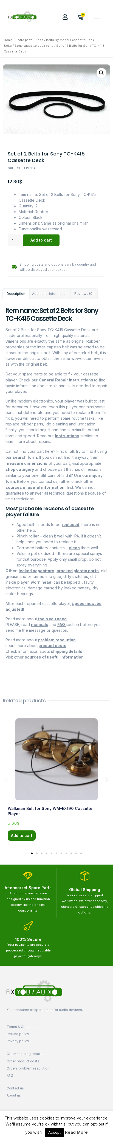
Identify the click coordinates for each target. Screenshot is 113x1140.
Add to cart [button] (21, 835)
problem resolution (57, 639)
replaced (70, 524)
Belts (39, 40)
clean (74, 547)
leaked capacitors (36, 570)
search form (25, 457)
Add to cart (41, 240)
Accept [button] (54, 1132)
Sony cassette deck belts (34, 46)
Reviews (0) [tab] (84, 294)
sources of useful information (34, 487)
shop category (19, 469)
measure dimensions (26, 463)
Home (8, 40)
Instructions (67, 435)
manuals (39, 624)
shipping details (66, 651)
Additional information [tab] (49, 294)
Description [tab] (16, 294)
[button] (97, 16)
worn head (41, 582)
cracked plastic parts (77, 570)
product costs (52, 645)
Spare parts (24, 40)
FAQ (61, 624)
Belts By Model (57, 40)
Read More (76, 1132)
